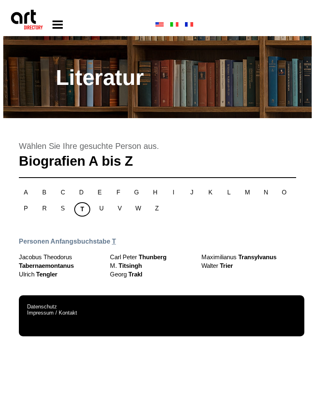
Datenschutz (42, 307)
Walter (217, 265)
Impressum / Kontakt (52, 313)
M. (126, 265)
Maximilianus (238, 256)
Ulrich (38, 274)
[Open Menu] (57, 25)
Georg (126, 274)
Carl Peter (138, 256)
